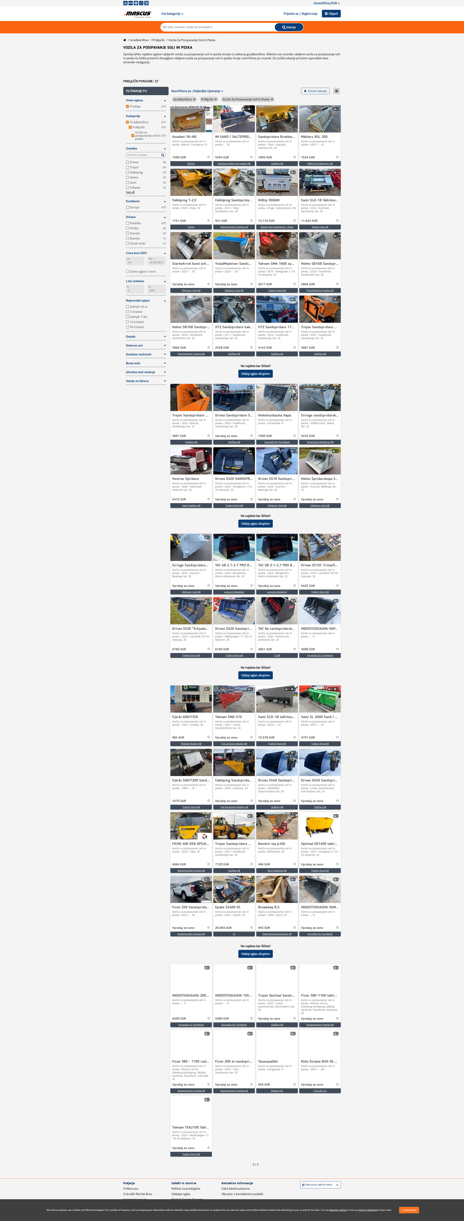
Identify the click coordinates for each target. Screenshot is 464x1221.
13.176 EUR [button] (266, 221)
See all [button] (130, 192)
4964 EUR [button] (179, 864)
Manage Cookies (338, 1210)
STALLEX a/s (320, 1090)
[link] (191, 118)
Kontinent (133, 201)
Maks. (150, 259)
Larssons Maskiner (234, 592)
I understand (409, 1210)
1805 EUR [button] (265, 157)
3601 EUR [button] (308, 347)
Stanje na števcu (137, 381)
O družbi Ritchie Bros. (138, 1194)
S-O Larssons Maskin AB (234, 743)
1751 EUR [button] (179, 221)
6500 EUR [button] (179, 1018)
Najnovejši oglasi (138, 300)
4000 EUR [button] (308, 649)
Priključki (158, 40)
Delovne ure (134, 345)
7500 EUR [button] (265, 436)
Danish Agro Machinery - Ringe (277, 227)
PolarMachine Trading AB (320, 290)
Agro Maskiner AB (277, 870)
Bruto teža (133, 363)
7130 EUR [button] (222, 864)
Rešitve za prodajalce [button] (185, 1189)
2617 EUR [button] (265, 284)
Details (130, 336)
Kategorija (133, 116)
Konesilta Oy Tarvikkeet (277, 442)
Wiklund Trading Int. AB (320, 163)
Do (128, 287)
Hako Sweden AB (191, 505)
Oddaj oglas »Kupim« (255, 374)
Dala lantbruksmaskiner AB (277, 934)
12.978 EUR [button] (266, 737)
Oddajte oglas (180, 1194)
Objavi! (333, 14)
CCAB (277, 655)
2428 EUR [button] (222, 347)
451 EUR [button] (221, 221)
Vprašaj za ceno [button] (183, 284)
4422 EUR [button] (308, 586)
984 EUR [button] (178, 737)
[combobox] (302, 1184)
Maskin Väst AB (320, 227)
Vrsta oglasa (134, 100)
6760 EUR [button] (179, 649)
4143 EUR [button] (265, 347)
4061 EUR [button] (265, 649)
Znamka (131, 148)
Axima (191, 227)
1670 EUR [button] (179, 801)
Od (149, 287)
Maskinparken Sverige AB (234, 227)
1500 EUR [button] (179, 157)
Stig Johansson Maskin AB (234, 807)
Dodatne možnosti (138, 354)
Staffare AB (277, 163)
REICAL (191, 163)
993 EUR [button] (264, 928)
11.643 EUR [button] (309, 221)
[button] (146, 91)
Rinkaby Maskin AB (191, 743)
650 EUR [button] (264, 1084)
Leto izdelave (135, 281)
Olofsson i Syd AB (191, 290)
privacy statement (368, 1210)
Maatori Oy (277, 1090)
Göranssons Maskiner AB (320, 442)
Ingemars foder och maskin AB (234, 163)
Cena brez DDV (136, 253)
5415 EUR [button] (179, 499)
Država (131, 217)
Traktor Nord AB (277, 290)
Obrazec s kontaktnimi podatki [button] (242, 1194)
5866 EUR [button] (308, 284)
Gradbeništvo (139, 40)
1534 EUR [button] (308, 157)
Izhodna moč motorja (140, 372)
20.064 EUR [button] (223, 928)
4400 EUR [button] (222, 1018)
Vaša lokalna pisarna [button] (235, 1189)
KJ (234, 934)
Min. (128, 259)
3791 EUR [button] (308, 737)
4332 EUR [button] (308, 436)
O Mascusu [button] (130, 1189)
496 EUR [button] (264, 864)
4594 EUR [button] (222, 157)
